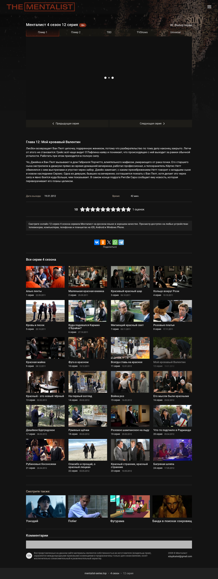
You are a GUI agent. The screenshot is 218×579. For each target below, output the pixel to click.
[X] (109, 242)
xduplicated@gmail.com (180, 556)
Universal (175, 32)
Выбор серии (183, 25)
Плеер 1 (42, 32)
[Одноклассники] (103, 242)
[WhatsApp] (115, 242)
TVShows (142, 32)
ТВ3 (109, 32)
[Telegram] (121, 242)
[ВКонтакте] (97, 242)
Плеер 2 (75, 32)
